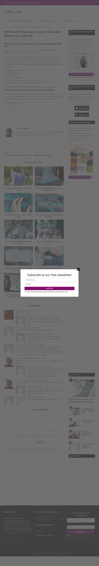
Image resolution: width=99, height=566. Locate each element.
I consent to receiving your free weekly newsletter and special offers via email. (47, 291)
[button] (72, 284)
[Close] (78, 269)
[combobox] (49, 284)
